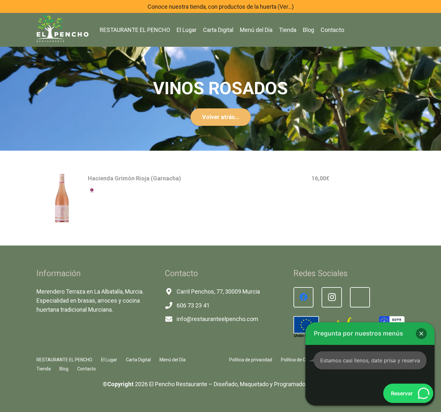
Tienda (43, 368)
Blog (63, 368)
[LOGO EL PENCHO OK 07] (62, 27)
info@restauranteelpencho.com (217, 319)
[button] (421, 333)
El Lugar (109, 359)
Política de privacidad (250, 359)
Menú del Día (172, 359)
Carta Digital (138, 359)
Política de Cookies (300, 359)
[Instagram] (332, 297)
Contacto (86, 368)
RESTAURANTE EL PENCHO (64, 359)
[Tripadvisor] (360, 297)
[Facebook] (303, 297)
